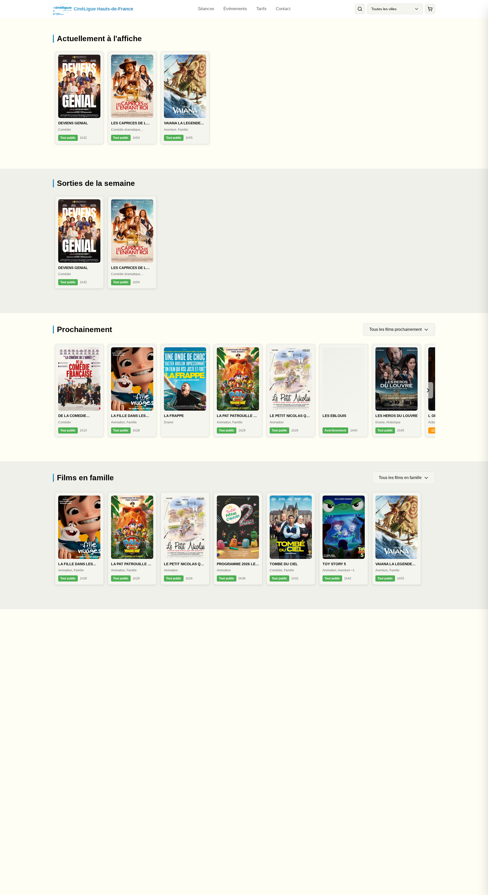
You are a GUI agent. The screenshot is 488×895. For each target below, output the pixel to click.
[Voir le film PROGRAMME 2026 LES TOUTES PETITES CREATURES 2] (238, 539)
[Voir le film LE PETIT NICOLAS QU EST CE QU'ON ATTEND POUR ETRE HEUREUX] (291, 390)
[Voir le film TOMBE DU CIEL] (291, 539)
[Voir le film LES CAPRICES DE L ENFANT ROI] (132, 98)
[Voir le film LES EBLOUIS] (343, 390)
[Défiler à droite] (428, 390)
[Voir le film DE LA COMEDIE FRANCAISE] (79, 390)
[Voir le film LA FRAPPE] (185, 390)
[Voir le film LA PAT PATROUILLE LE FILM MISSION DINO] (238, 390)
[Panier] (430, 9)
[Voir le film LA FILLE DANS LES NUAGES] (132, 390)
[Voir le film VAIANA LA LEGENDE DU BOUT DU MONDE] (185, 98)
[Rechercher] (360, 9)
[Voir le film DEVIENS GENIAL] (79, 98)
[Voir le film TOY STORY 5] (343, 539)
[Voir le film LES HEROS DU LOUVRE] (396, 390)
